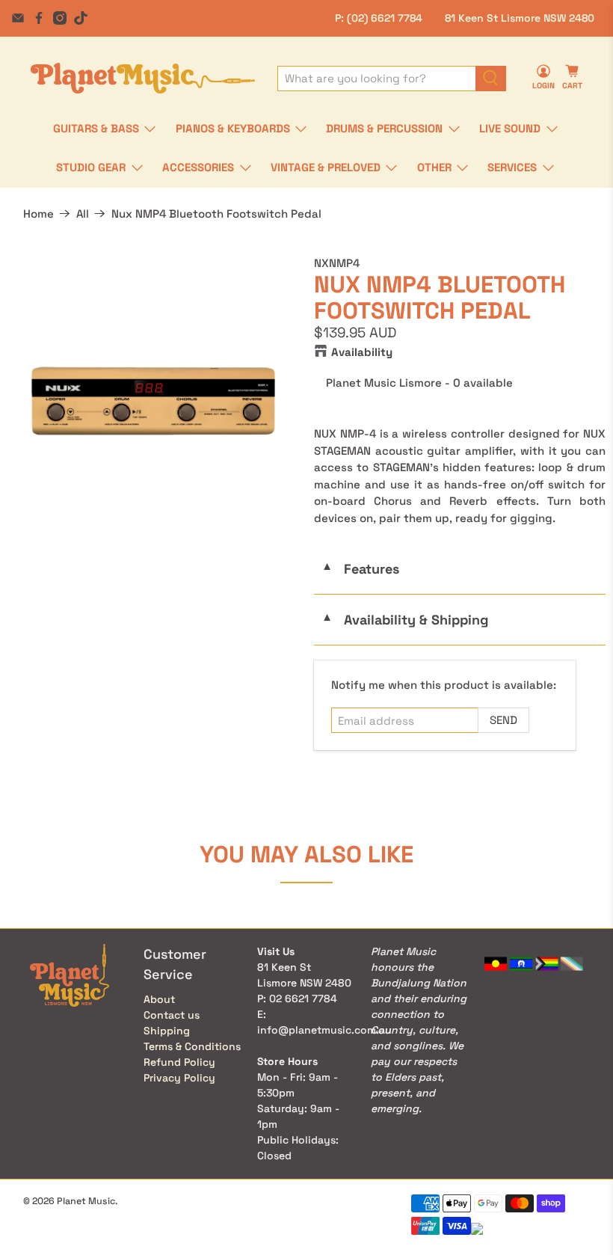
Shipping (167, 1030)
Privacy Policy (179, 1077)
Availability (361, 352)
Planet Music (86, 1201)
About (159, 999)
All (82, 213)
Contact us (172, 1015)
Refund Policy (179, 1062)
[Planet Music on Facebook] (39, 18)
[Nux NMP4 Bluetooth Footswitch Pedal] (153, 401)
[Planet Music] (143, 78)
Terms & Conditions (192, 1046)
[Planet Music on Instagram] (60, 18)
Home (38, 213)
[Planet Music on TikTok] (80, 18)
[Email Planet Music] (18, 18)
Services (512, 167)
